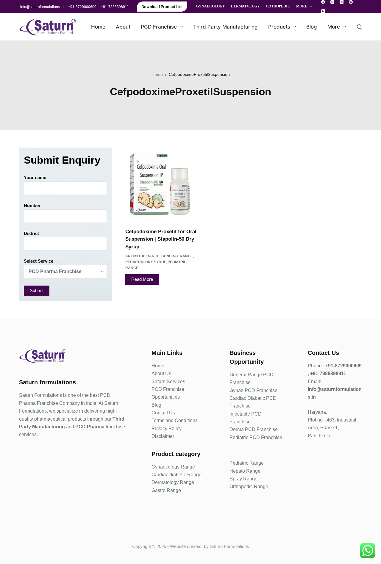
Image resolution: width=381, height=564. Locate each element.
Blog (311, 27)
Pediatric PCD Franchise (255, 437)
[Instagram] (332, 2)
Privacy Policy (167, 428)
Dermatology (245, 6)
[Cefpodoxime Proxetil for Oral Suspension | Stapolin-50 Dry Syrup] (161, 184)
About (123, 27)
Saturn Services (168, 381)
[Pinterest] (351, 2)
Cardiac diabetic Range (177, 474)
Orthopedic (278, 6)
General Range (177, 256)
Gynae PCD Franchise (253, 390)
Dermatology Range (173, 482)
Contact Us (163, 412)
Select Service (38, 261)
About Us (161, 373)
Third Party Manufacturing (225, 27)
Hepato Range (244, 471)
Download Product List (162, 6)
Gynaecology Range (173, 466)
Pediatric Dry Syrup (145, 262)
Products (279, 27)
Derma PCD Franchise (253, 429)
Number (32, 205)
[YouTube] (323, 11)
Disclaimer (163, 436)
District (31, 233)
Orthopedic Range (248, 486)
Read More (142, 279)
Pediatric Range (246, 463)
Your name (35, 177)
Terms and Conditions (175, 420)
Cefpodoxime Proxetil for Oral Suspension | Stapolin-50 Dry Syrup (160, 239)
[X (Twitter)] (341, 2)
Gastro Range (166, 490)
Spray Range (243, 478)
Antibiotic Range (142, 256)
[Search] (359, 26)
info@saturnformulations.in (42, 7)
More (301, 6)
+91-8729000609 (82, 7)
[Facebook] (323, 2)
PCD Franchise (159, 27)
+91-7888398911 (115, 7)
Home (98, 27)
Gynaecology (210, 6)
